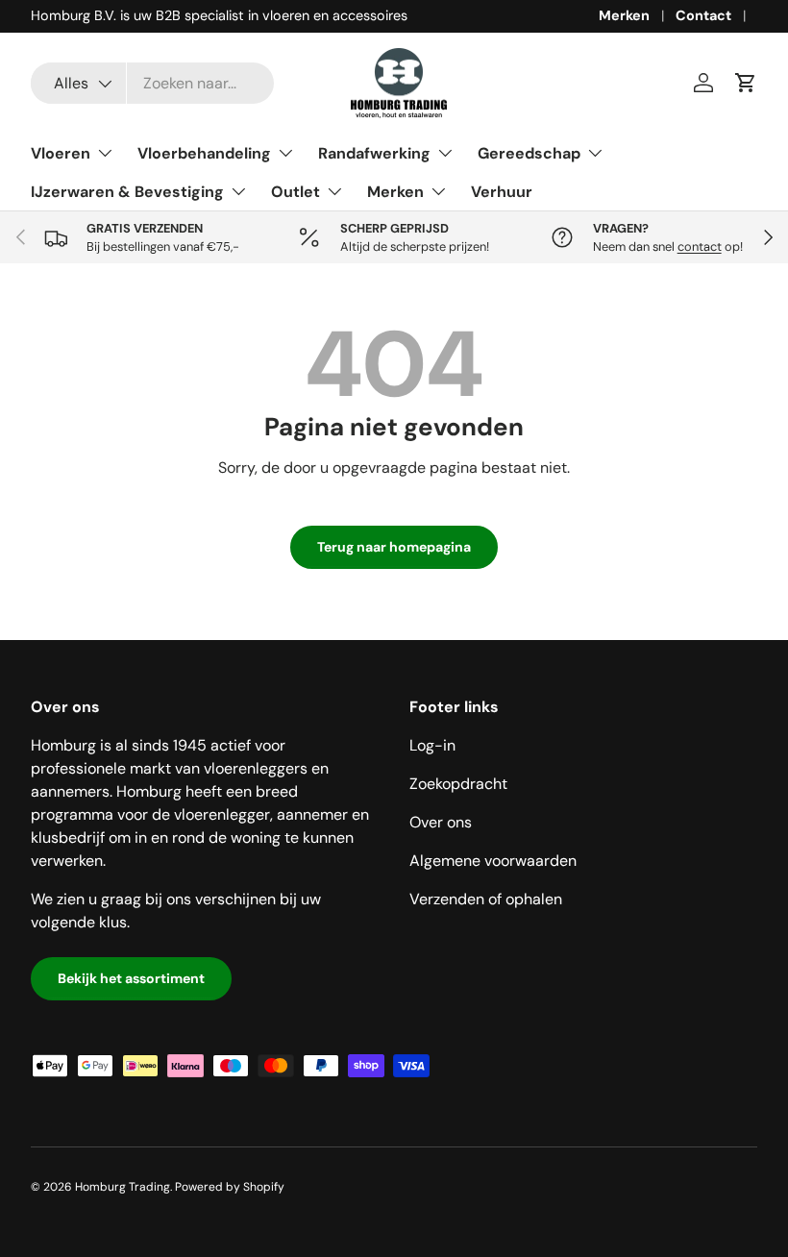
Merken (624, 15)
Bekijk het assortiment (131, 978)
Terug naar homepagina (394, 546)
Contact (703, 15)
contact (699, 246)
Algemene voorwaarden (493, 860)
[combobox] (152, 83)
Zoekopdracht (458, 784)
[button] (746, 83)
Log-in (432, 745)
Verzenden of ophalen (485, 899)
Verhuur (501, 192)
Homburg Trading (122, 1187)
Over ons (440, 822)
